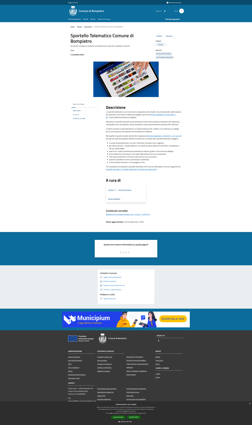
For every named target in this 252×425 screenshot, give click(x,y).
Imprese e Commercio (104, 364)
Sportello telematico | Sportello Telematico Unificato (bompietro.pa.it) (131, 169)
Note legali (130, 396)
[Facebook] (164, 11)
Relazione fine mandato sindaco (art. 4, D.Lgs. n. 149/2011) (128, 214)
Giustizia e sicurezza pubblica (136, 360)
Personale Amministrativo (77, 374)
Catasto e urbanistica (104, 367)
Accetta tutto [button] (118, 417)
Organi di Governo (74, 357)
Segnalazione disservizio (105, 392)
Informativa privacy (132, 392)
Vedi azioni (169, 36)
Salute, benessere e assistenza (136, 371)
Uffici (70, 364)
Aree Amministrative (75, 360)
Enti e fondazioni (73, 367)
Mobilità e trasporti (103, 371)
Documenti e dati (74, 378)
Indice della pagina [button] (78, 104)
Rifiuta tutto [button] (134, 417)
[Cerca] (181, 11)
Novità (79, 27)
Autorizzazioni (131, 374)
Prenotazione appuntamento (106, 388)
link (145, 413)
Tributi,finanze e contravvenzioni (137, 364)
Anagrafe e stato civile (104, 357)
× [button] (250, 403)
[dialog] (126, 413)
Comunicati (88, 27)
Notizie (158, 357)
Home (72, 27)
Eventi (158, 377)
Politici (70, 371)
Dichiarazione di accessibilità (135, 399)
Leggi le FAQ (101, 396)
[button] (126, 422)
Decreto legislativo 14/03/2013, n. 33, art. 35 (164, 136)
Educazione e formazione (134, 357)
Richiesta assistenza (104, 399)
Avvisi (158, 364)
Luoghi (158, 374)
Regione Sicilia (73, 2)
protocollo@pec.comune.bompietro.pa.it (82, 401)
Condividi (159, 36)
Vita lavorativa (102, 360)
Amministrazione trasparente (136, 388)
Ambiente (129, 367)
